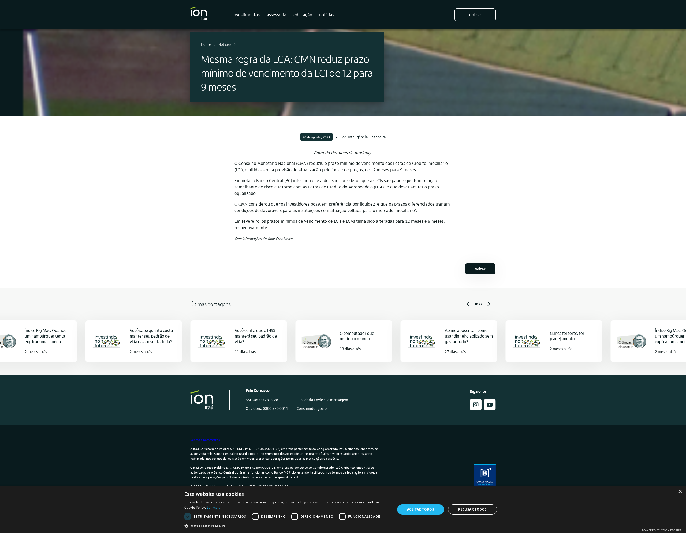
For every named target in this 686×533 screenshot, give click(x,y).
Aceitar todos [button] (420, 509)
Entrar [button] (475, 14)
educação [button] (302, 14)
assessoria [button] (276, 14)
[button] (476, 408)
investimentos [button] (246, 14)
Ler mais (213, 507)
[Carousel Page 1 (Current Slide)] (476, 304)
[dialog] (343, 509)
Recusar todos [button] (472, 509)
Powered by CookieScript (661, 530)
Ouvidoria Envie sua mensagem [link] (322, 399)
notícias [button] (326, 14)
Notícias (224, 44)
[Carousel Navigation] (343, 304)
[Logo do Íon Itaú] (198, 14)
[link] (490, 408)
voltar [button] (480, 268)
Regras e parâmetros (205, 439)
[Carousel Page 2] (480, 304)
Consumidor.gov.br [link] (312, 408)
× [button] (680, 492)
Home (206, 44)
